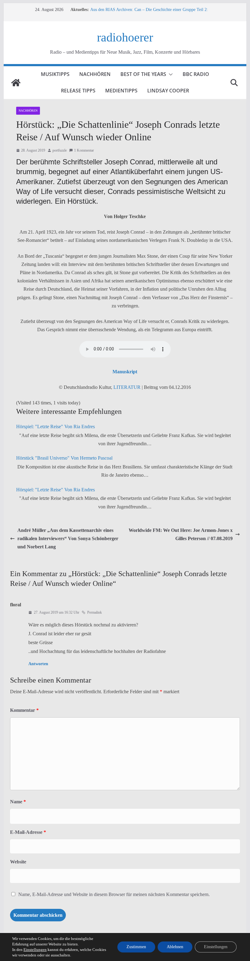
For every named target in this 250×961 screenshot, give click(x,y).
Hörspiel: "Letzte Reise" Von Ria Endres (55, 426)
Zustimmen (136, 947)
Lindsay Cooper (168, 90)
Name (18, 801)
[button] (169, 74)
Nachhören (95, 74)
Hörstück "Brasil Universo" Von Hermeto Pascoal (64, 458)
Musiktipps (55, 74)
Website (18, 861)
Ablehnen (175, 947)
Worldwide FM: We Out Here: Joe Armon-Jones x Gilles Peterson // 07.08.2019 (181, 534)
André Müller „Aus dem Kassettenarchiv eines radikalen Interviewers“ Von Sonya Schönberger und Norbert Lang (67, 538)
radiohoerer (125, 37)
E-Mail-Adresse (28, 832)
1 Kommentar (84, 150)
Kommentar (24, 710)
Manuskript (124, 371)
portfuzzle (59, 150)
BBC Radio (196, 74)
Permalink (94, 612)
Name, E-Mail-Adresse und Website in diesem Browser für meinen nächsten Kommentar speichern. (114, 894)
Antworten (38, 664)
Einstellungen (35, 949)
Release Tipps (78, 90)
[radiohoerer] (16, 82)
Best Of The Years (143, 74)
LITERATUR (127, 387)
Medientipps (121, 90)
